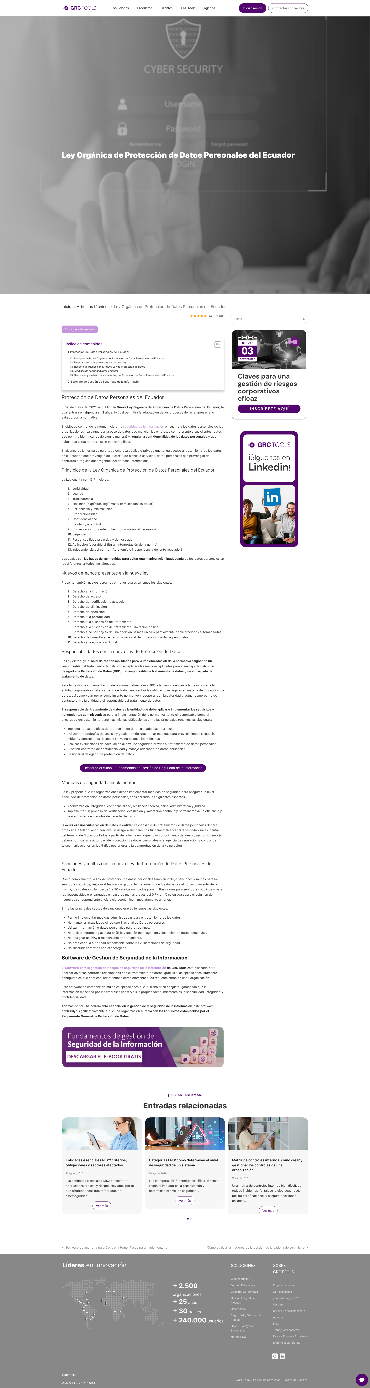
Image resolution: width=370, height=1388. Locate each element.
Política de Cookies (295, 1379)
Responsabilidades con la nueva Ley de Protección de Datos (109, 366)
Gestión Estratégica (243, 1285)
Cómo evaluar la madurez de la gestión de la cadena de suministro (256, 1247)
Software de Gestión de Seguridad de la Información (105, 381)
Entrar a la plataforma (286, 1342)
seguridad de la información (143, 426)
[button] (188, 1219)
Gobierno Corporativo (244, 1291)
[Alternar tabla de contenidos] (215, 344)
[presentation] (64, 1220)
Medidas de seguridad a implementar (96, 370)
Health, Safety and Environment (242, 1328)
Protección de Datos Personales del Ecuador (100, 352)
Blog (276, 1323)
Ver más (102, 1200)
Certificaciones (282, 1291)
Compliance (238, 1308)
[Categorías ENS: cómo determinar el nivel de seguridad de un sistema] (102, 1133)
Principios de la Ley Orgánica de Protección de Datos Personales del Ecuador (118, 358)
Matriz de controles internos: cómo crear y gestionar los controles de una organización (184, 1165)
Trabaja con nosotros (286, 1329)
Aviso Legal (243, 1379)
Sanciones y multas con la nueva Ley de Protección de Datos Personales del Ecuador (124, 375)
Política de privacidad (267, 1379)
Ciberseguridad (240, 1278)
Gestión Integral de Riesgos (243, 1300)
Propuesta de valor (285, 1285)
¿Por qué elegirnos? (285, 1298)
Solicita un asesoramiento (289, 1310)
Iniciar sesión (252, 8)
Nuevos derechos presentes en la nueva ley (100, 362)
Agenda (278, 1317)
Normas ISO (238, 1336)
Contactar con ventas (288, 8)
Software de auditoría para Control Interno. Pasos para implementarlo (116, 1247)
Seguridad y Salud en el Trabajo (246, 1317)
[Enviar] (304, 319)
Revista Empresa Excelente (290, 1336)
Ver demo (279, 1304)
